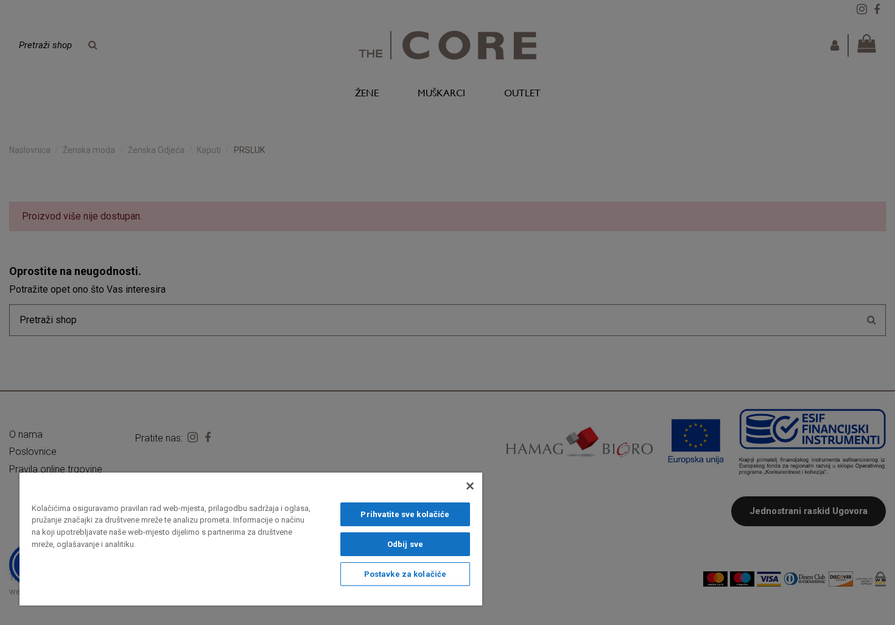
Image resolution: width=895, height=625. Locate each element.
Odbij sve (405, 544)
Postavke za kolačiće (405, 574)
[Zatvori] (470, 486)
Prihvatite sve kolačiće (404, 514)
